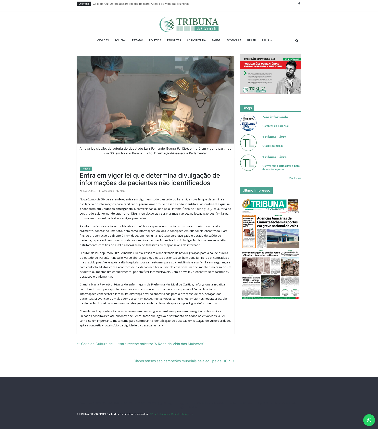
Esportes (174, 40)
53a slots (192, 407)
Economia (233, 40)
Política (155, 40)
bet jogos (207, 403)
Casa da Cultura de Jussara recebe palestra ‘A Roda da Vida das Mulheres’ (141, 3)
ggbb (183, 407)
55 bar (270, 403)
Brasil (251, 40)
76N (148, 403)
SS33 (98, 403)
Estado (137, 40)
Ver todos (295, 178)
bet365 (243, 403)
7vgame (172, 403)
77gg (181, 403)
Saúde (216, 40)
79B (110, 403)
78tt (154, 403)
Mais (265, 40)
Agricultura (196, 40)
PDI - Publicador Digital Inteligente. (171, 414)
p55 (262, 403)
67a (250, 403)
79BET (132, 403)
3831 (116, 403)
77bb (294, 403)
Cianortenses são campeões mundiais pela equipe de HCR (183, 361)
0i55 (277, 403)
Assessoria (108, 190)
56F (104, 403)
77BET (124, 403)
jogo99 (162, 403)
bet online (231, 403)
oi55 (256, 403)
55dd (188, 403)
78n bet (286, 403)
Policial (120, 40)
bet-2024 (219, 403)
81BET (141, 403)
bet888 (197, 403)
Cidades (103, 40)
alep (122, 190)
